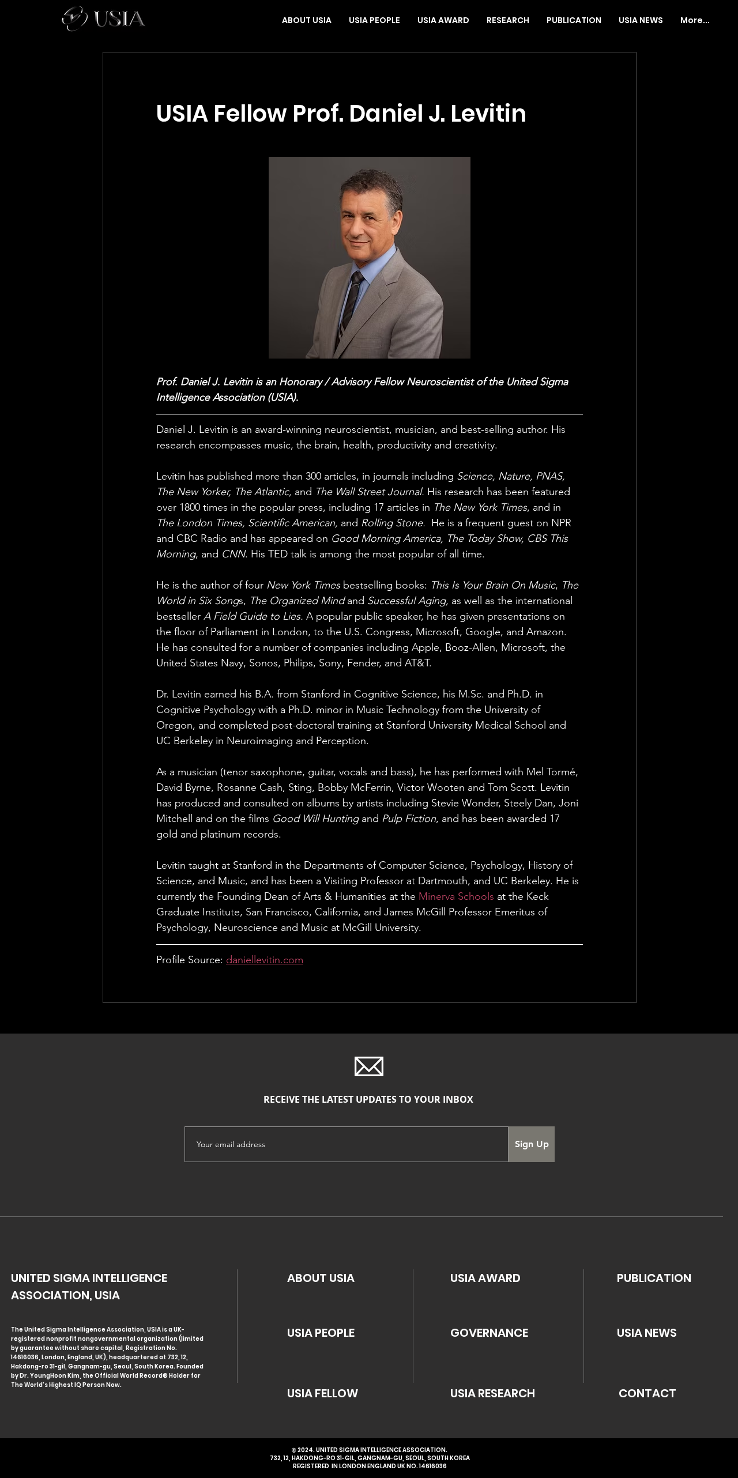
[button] (374, 20)
